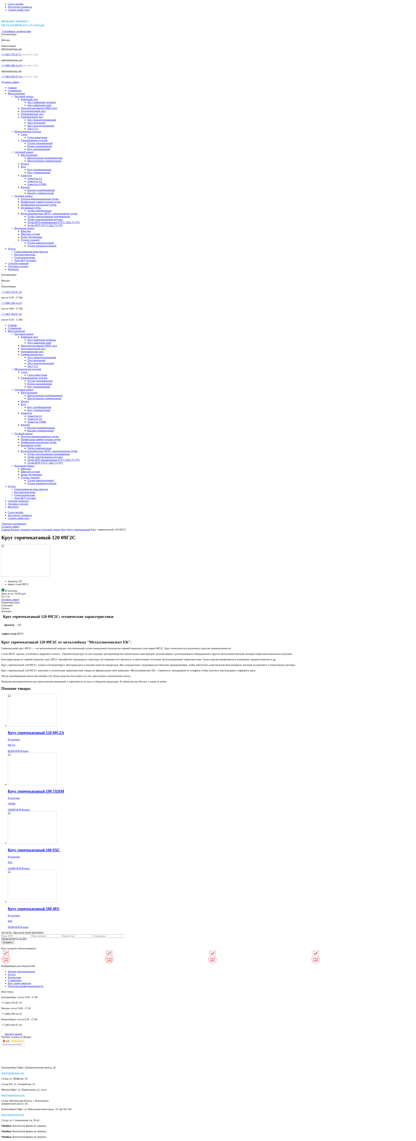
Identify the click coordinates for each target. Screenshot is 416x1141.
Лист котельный (36, 122)
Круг (23, 166)
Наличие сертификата (14, 523)
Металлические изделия (27, 131)
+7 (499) (11, 65)
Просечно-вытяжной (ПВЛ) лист (39, 108)
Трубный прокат (23, 196)
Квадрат (25, 187)
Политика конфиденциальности (25, 986)
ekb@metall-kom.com (11, 49)
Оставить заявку (10, 82)
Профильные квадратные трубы (38, 204)
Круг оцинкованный (38, 149)
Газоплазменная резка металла (31, 251)
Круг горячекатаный (38, 172)
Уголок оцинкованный (40, 143)
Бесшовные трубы (31, 207)
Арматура (26, 175)
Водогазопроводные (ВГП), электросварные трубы (49, 213)
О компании (14, 90)
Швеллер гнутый (30, 234)
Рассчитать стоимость (20, 7)
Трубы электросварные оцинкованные (48, 216)
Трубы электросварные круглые (45, 219)
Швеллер (26, 231)
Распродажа (14, 977)
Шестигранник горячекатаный (44, 160)
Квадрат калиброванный (41, 190)
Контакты (13, 269)
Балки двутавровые (31, 237)
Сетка (24, 134)
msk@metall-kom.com (11, 60)
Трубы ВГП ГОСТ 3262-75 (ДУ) (45, 225)
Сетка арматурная (37, 137)
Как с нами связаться (19, 983)
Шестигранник (29, 155)
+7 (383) (11, 76)
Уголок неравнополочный (41, 245)
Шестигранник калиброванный (44, 158)
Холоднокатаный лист (33, 111)
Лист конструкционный (40, 125)
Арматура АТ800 (36, 184)
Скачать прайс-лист (19, 9)
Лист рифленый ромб (39, 105)
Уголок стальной (30, 240)
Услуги (12, 248)
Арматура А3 (34, 181)
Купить (24, 751)
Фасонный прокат (24, 228)
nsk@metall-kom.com (11, 71)
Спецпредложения (18, 263)
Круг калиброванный (39, 169)
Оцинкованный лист (32, 114)
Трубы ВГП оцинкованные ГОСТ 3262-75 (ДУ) (53, 222)
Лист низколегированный (41, 119)
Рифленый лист (29, 99)
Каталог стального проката (26, 529)
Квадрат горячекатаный (40, 193)
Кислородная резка (24, 254)
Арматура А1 (34, 178)
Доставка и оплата (18, 266)
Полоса (25, 163)
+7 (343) (11, 54)
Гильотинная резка (24, 257)
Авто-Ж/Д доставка (25, 260)
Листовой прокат (23, 96)
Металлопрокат (16, 93)
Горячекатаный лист (32, 117)
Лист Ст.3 (32, 128)
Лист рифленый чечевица (41, 102)
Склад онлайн (15, 4)
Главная (12, 87)
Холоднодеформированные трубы (40, 199)
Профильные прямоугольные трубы (41, 201)
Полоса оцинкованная (39, 146)
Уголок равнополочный (40, 242)
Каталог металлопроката (21, 971)
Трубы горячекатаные (39, 210)
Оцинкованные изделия (34, 140)
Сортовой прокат (23, 152)
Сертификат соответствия (16, 31)
